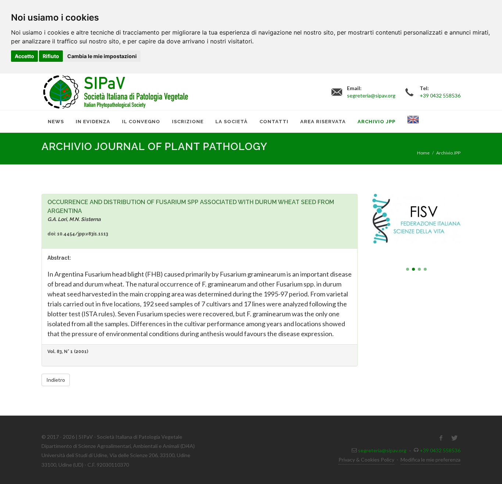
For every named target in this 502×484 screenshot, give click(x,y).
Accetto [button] (24, 56)
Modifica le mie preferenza (430, 459)
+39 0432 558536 (440, 450)
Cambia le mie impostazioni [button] (102, 56)
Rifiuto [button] (51, 56)
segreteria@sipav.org (382, 450)
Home (423, 153)
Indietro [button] (55, 380)
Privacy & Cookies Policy (366, 459)
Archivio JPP (448, 153)
